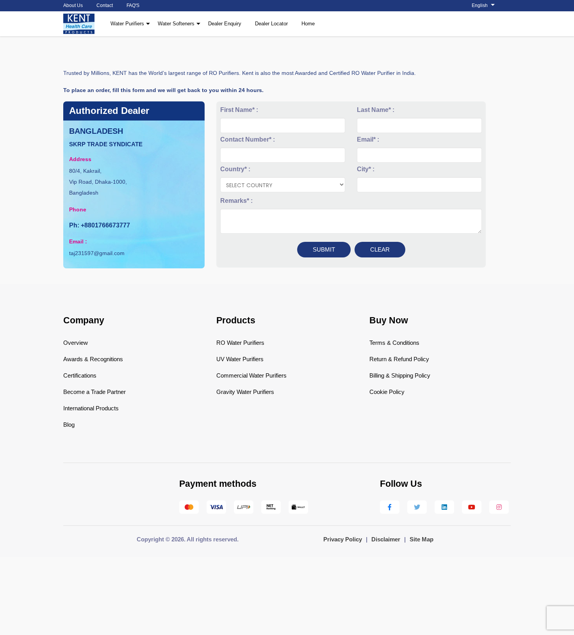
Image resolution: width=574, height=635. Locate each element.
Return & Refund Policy (399, 359)
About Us (73, 5)
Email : (368, 139)
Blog (69, 424)
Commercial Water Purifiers (251, 375)
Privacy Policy (342, 539)
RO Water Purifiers (240, 342)
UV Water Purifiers (240, 359)
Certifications (79, 375)
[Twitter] (417, 507)
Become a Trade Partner (94, 391)
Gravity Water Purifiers (245, 391)
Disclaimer (385, 539)
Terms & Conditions (394, 342)
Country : (235, 169)
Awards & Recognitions (93, 359)
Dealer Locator (271, 24)
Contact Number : (247, 139)
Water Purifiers (127, 24)
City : (365, 169)
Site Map (421, 539)
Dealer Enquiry (224, 24)
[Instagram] (499, 507)
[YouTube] (471, 507)
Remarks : (236, 200)
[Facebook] (389, 507)
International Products (91, 408)
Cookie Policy (387, 391)
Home (308, 24)
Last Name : (375, 109)
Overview (75, 342)
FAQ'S (133, 5)
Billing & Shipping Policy (399, 375)
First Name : (239, 109)
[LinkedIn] (444, 507)
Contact (104, 5)
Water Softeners (176, 24)
